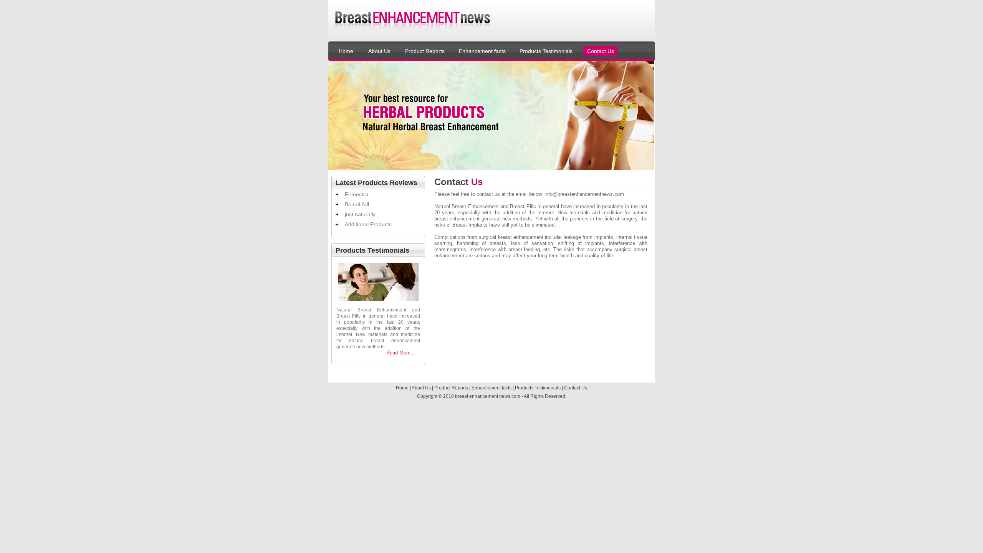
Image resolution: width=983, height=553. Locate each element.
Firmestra (356, 194)
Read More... (400, 353)
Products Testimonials (546, 51)
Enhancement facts (482, 51)
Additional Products (368, 224)
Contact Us (600, 51)
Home (346, 51)
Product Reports (425, 51)
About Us (379, 51)
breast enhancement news (482, 396)
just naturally (360, 214)
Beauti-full (357, 204)
